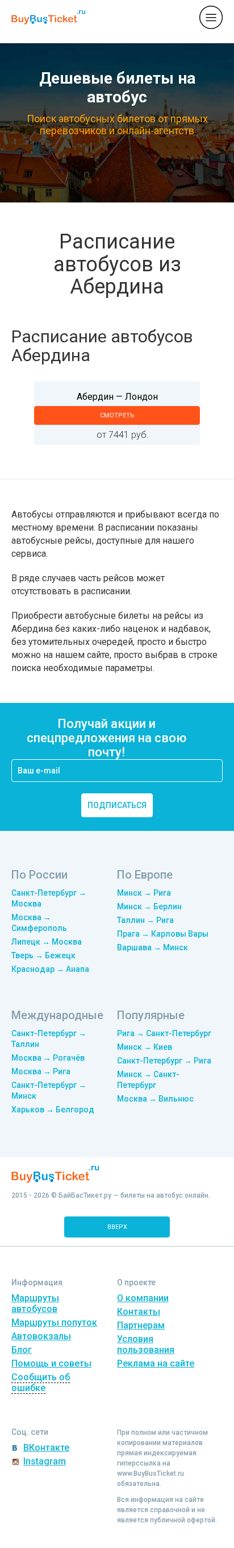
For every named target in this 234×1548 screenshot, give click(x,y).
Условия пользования (145, 1344)
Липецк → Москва (46, 941)
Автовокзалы (41, 1336)
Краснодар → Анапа (50, 969)
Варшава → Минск (152, 947)
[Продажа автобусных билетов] (48, 16)
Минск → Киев (144, 1047)
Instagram (44, 1461)
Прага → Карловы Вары (162, 933)
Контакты (138, 1311)
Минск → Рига (144, 892)
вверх (117, 1227)
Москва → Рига (40, 1071)
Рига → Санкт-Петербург (164, 1033)
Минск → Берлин (149, 906)
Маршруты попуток (54, 1322)
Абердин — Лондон (117, 396)
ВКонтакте (46, 1447)
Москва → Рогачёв (48, 1057)
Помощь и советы (51, 1363)
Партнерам (141, 1325)
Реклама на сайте (155, 1363)
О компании (143, 1298)
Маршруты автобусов (35, 1303)
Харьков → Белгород (52, 1109)
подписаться (117, 805)
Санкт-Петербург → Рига (164, 1060)
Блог (21, 1349)
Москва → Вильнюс (155, 1098)
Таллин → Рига (145, 920)
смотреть (117, 415)
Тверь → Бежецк (43, 955)
